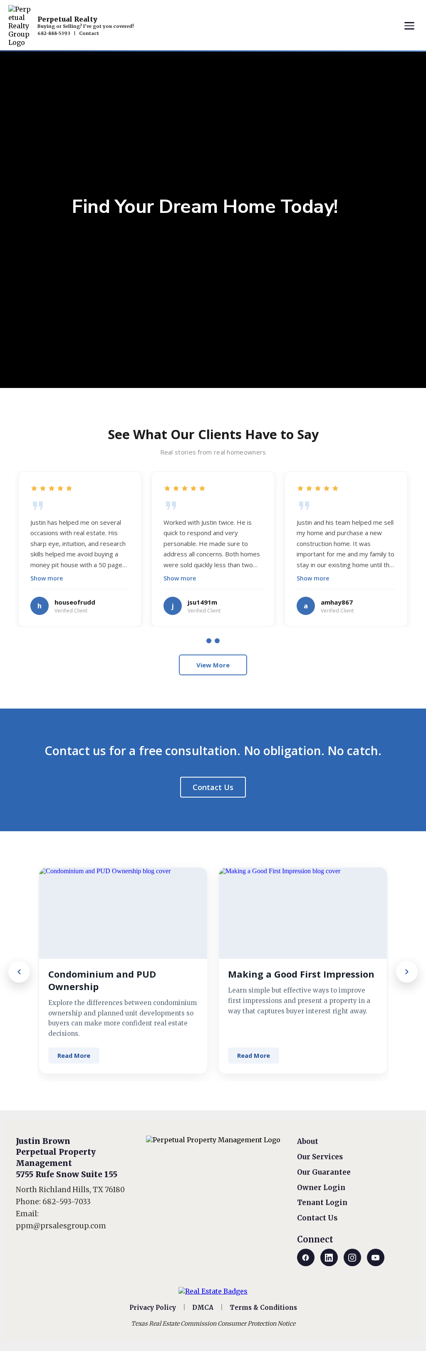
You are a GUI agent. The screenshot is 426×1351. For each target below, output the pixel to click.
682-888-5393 (53, 33)
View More (213, 665)
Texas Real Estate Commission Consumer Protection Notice (213, 1323)
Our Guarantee (324, 1172)
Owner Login (321, 1187)
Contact (89, 33)
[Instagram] (352, 1257)
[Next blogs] (407, 972)
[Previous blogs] (19, 972)
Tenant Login (322, 1202)
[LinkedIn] (329, 1257)
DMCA (202, 1307)
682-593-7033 (66, 1201)
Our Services (320, 1156)
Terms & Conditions (263, 1307)
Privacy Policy (152, 1307)
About (307, 1141)
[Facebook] (306, 1257)
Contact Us (213, 787)
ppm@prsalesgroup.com (61, 1225)
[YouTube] (375, 1257)
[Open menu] (409, 26)
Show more (46, 578)
